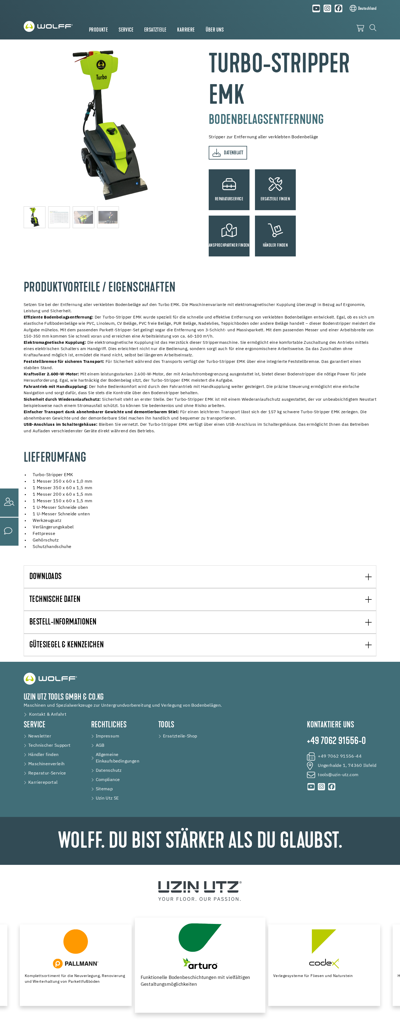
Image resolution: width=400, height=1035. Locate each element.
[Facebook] (338, 8)
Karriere (186, 30)
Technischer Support (49, 745)
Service (126, 30)
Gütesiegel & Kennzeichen (66, 645)
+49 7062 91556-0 (336, 741)
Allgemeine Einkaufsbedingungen (118, 758)
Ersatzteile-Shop (180, 736)
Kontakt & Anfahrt (47, 714)
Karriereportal (43, 782)
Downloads (45, 577)
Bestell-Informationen (62, 622)
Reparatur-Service (47, 773)
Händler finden (43, 755)
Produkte (98, 30)
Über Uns (215, 30)
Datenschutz (109, 770)
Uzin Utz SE (107, 798)
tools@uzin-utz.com (338, 775)
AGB (100, 745)
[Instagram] (327, 8)
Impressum (107, 736)
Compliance (108, 780)
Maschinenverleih (46, 764)
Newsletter (39, 736)
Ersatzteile (155, 30)
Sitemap (104, 789)
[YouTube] (316, 8)
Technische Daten (54, 600)
